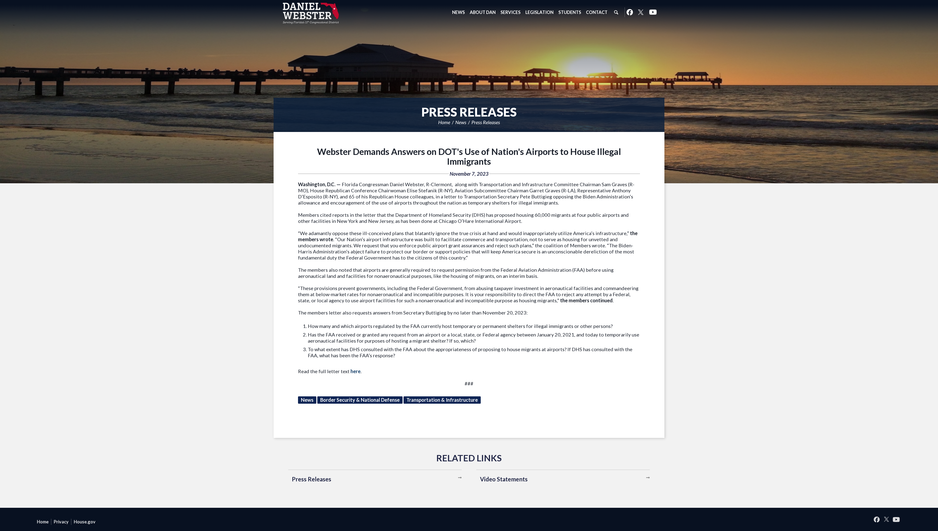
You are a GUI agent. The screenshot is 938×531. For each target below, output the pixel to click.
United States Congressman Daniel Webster (311, 13)
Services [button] (511, 12)
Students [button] (569, 12)
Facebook (630, 12)
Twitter (641, 12)
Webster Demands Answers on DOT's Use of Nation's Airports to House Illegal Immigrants (469, 156)
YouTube (653, 12)
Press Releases (485, 122)
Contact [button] (597, 12)
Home (444, 122)
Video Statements (504, 479)
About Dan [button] (483, 12)
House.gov (85, 521)
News (460, 122)
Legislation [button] (539, 12)
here (356, 371)
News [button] (458, 12)
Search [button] (616, 12)
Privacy (61, 521)
